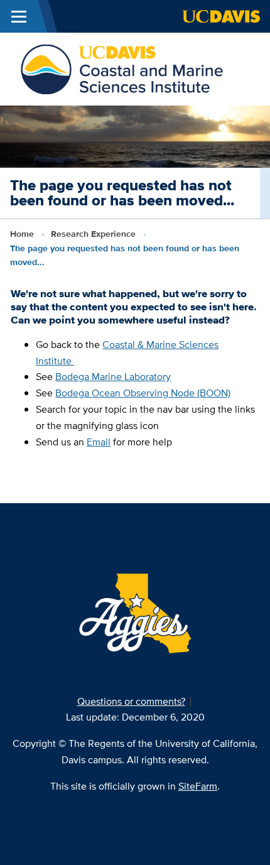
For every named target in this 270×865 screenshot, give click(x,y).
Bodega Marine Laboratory (113, 376)
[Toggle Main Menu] (19, 16)
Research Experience (93, 233)
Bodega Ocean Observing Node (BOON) (142, 393)
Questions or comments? (131, 701)
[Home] (122, 68)
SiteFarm (197, 786)
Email (99, 442)
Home (22, 233)
